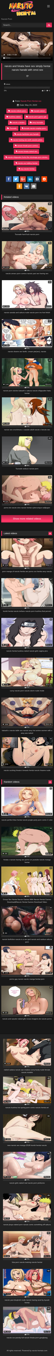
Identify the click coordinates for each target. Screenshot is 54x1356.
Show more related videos (27, 518)
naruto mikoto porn (18, 111)
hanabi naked (39, 111)
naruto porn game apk (37, 117)
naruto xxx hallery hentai (27, 163)
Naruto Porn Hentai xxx (31, 101)
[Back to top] (46, 1348)
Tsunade (13, 128)
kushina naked (15, 117)
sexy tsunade (37, 122)
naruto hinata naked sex (27, 151)
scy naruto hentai (27, 169)
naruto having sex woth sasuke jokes (27, 140)
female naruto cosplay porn (35, 128)
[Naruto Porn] (22, 9)
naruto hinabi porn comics (27, 146)
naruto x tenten (18, 122)
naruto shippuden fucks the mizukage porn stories (27, 157)
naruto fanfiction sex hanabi (28, 134)
